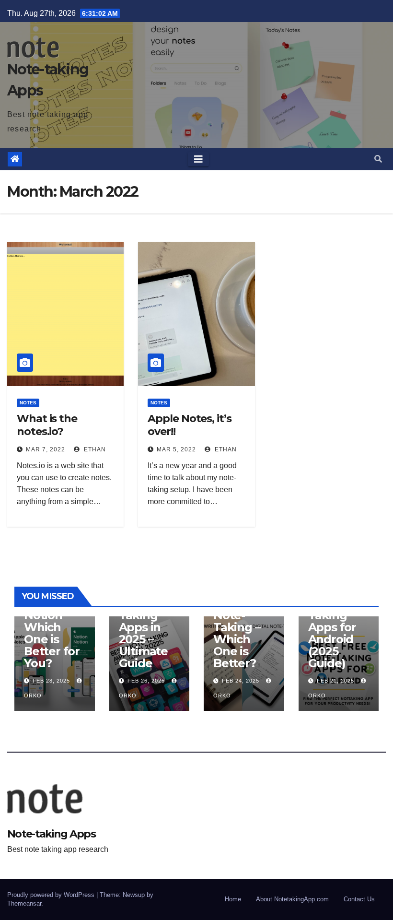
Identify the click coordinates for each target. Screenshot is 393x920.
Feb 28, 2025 (51, 681)
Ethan (94, 449)
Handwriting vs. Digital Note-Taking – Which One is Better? (240, 621)
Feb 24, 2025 (240, 681)
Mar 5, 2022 (176, 449)
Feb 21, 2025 (335, 681)
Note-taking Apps (51, 833)
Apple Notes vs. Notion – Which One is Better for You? (52, 627)
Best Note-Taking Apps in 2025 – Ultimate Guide (149, 633)
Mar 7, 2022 (45, 449)
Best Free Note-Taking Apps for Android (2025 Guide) (335, 627)
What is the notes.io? (47, 424)
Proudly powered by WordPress (51, 894)
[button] (378, 159)
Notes (28, 402)
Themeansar (24, 903)
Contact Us (359, 899)
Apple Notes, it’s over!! (189, 424)
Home (233, 899)
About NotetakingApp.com (292, 899)
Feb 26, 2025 (146, 681)
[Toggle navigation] (198, 159)
